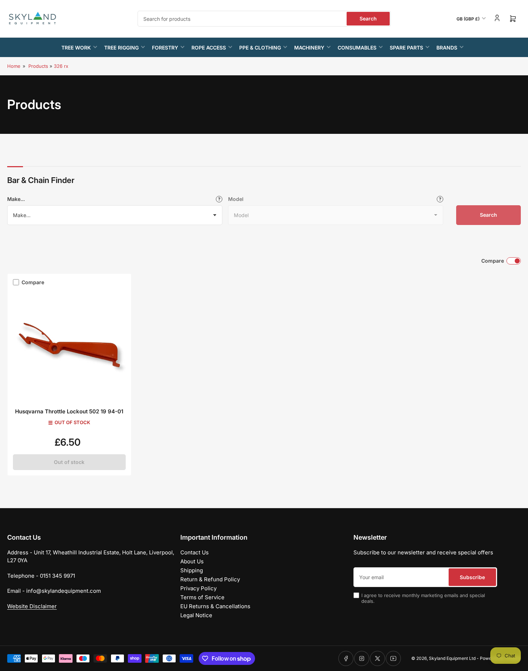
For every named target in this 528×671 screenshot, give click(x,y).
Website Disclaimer (32, 606)
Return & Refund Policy (210, 579)
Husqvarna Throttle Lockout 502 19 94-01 (69, 411)
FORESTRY (165, 47)
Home (13, 66)
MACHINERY (309, 47)
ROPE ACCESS (208, 47)
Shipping (191, 570)
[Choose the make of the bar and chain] (219, 199)
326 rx (61, 66)
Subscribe (472, 577)
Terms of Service (202, 597)
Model (236, 199)
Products (38, 66)
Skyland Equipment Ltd (452, 658)
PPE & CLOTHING (260, 47)
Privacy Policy (198, 588)
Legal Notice (196, 615)
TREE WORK (76, 47)
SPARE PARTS (406, 47)
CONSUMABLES (357, 47)
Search (368, 18)
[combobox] (264, 19)
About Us (192, 561)
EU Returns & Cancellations (215, 606)
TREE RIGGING (121, 47)
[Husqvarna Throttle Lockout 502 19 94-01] (69, 345)
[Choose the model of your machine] (440, 199)
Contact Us (194, 552)
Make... (16, 199)
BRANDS (446, 47)
